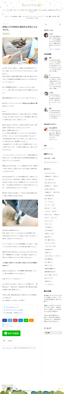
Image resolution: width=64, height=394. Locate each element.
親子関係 (47, 186)
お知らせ (47, 214)
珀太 (53, 211)
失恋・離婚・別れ (49, 240)
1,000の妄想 (48, 230)
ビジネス (57, 256)
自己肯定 (10, 340)
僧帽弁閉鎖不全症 (49, 271)
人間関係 (47, 192)
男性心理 (47, 237)
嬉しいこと (47, 278)
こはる (46, 211)
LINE (26, 320)
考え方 (54, 192)
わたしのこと (6, 33)
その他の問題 (48, 195)
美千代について (53, 139)
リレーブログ (48, 284)
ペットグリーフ (41, 16)
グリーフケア (33, 16)
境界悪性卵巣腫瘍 (49, 268)
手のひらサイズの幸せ (7, 385)
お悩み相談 (47, 249)
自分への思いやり (30, 18)
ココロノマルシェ (49, 246)
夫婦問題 (47, 176)
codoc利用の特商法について (9, 387)
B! (20, 320)
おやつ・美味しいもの (50, 275)
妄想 (37, 18)
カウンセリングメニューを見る (14, 310)
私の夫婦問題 (48, 259)
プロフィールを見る (54, 49)
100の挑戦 (47, 227)
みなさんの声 (48, 256)
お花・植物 (47, 262)
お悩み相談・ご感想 (16, 16)
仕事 (54, 186)
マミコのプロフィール (12, 307)
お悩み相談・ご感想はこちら (14, 313)
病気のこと (47, 265)
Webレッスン (48, 221)
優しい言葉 (47, 198)
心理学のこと (48, 233)
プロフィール (8, 16)
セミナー (47, 224)
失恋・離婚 (48, 16)
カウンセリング (25, 16)
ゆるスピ (53, 217)
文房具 (55, 214)
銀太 (46, 208)
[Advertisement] (20, 364)
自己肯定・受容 (55, 16)
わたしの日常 (48, 179)
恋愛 (54, 176)
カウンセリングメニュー (51, 162)
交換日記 (47, 281)
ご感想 (46, 252)
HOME (3, 348)
